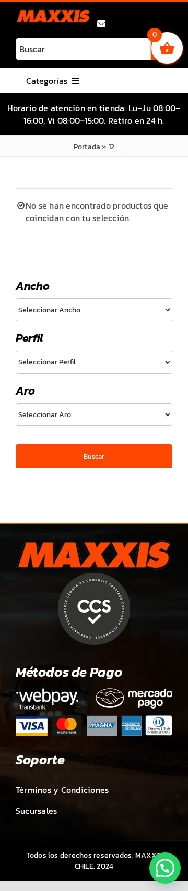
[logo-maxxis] (53, 13)
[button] (165, 868)
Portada (87, 146)
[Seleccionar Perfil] (94, 362)
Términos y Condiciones (62, 790)
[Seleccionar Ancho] (94, 309)
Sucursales (36, 810)
